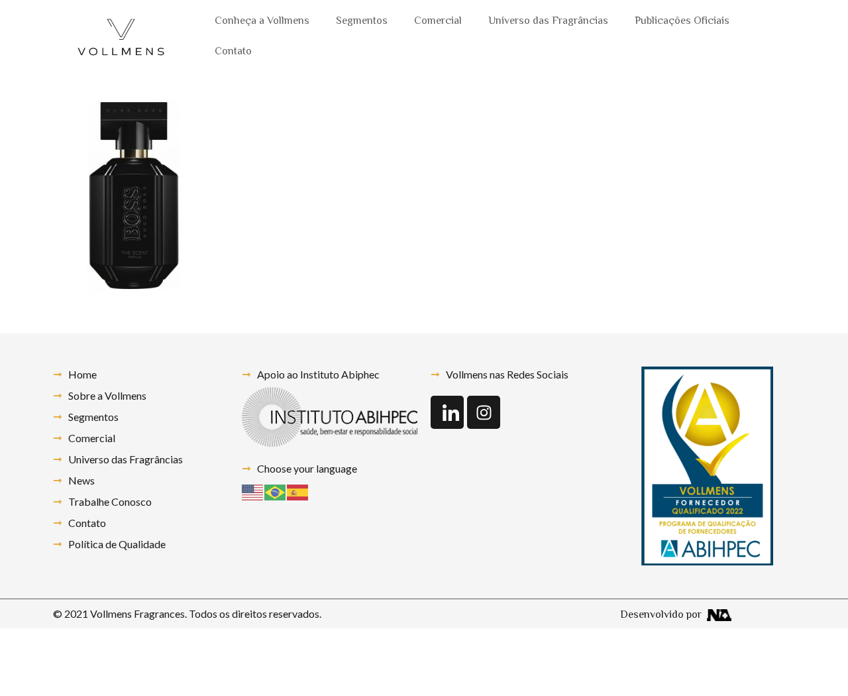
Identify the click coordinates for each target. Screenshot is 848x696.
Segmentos (362, 21)
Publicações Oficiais (682, 21)
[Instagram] (483, 412)
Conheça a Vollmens (262, 21)
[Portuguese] (275, 491)
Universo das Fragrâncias (548, 21)
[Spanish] (298, 491)
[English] (253, 491)
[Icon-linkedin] (447, 412)
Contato (233, 52)
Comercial (438, 21)
